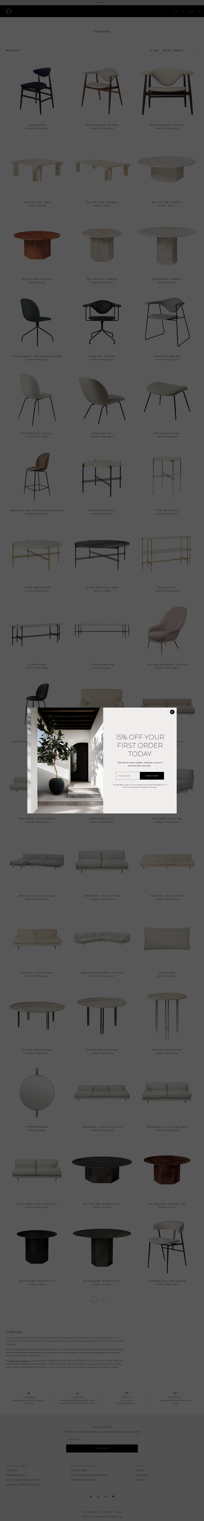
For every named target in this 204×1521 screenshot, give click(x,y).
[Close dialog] (172, 712)
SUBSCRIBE (152, 776)
